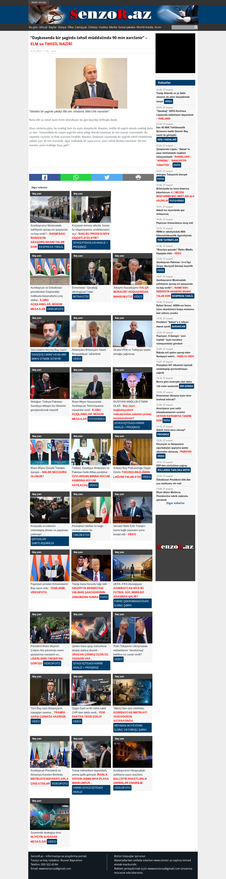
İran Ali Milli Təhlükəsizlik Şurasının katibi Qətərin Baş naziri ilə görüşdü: (172, 133)
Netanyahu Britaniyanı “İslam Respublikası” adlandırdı (89, 354)
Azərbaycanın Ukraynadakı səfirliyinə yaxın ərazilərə (130, 779)
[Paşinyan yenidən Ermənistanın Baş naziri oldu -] (50, 568)
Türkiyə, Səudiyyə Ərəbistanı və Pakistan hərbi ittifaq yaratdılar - (91, 477)
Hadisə (103, 27)
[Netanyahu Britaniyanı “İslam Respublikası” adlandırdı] (91, 334)
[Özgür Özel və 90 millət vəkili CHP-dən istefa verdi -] (91, 692)
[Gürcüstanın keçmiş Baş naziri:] (50, 334)
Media (113, 27)
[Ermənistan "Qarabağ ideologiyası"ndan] (91, 271)
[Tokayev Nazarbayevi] (132, 271)
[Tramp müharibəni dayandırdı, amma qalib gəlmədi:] (91, 754)
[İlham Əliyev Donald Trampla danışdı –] (50, 452)
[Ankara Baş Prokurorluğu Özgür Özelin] (132, 452)
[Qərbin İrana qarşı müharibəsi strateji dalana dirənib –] (91, 630)
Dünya (62, 27)
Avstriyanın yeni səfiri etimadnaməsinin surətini (173, 414)
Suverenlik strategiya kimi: (46, 837)
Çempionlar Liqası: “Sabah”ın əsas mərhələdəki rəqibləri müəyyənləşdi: (173, 157)
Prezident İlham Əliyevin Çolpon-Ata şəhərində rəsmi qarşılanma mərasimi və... (47, 655)
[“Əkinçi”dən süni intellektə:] (132, 692)
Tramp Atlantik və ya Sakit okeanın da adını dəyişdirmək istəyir (173, 97)
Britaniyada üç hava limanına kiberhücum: (175, 194)
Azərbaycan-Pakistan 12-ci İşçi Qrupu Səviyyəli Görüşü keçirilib (174, 266)
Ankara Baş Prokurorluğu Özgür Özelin (132, 472)
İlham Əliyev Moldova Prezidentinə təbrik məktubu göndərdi (172, 495)
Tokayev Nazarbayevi (131, 292)
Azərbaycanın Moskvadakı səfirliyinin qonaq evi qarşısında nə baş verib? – (174, 288)
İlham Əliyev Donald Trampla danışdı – (49, 472)
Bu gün (33, 27)
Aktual (43, 27)
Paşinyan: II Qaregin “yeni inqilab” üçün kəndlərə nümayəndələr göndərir (171, 339)
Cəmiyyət (81, 27)
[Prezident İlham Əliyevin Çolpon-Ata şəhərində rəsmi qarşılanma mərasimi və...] (50, 630)
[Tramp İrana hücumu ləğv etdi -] (91, 568)
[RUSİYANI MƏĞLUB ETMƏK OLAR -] (132, 385)
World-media (144, 27)
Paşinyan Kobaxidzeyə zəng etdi (174, 222)
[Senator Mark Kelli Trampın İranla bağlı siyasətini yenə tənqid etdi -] (132, 510)
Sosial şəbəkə (126, 27)
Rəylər (53, 27)
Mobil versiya (38, 2)
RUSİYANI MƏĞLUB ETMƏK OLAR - (132, 414)
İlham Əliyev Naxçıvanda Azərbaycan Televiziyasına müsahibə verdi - (88, 410)
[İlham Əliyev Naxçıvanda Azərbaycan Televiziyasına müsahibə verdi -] (91, 385)
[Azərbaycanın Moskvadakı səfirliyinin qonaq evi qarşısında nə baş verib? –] (50, 209)
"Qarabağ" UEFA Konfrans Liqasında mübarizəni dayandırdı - (174, 114)
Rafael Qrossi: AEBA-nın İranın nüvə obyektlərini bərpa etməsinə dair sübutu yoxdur (175, 309)
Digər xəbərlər (175, 503)
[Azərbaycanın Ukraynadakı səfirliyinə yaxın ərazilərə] (132, 754)
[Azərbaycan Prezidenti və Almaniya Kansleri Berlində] (50, 754)
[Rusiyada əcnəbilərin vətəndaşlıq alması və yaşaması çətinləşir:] (50, 510)
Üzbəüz (93, 27)
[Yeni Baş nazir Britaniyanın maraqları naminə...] (50, 692)
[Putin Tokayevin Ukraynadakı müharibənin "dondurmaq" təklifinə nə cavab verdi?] (132, 630)
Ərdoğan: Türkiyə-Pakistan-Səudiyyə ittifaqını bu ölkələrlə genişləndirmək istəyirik (48, 405)
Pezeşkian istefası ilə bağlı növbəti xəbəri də (87, 530)
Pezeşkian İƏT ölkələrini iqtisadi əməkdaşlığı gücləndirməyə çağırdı (174, 368)
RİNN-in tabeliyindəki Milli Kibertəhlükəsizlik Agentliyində (174, 236)
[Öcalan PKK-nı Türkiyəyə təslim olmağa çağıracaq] (132, 334)
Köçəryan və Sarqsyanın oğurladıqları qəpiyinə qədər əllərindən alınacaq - (173, 450)
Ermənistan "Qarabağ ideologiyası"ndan (84, 292)
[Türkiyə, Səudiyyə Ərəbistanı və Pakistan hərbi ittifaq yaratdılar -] (91, 452)
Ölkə (70, 27)
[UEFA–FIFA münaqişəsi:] (132, 568)
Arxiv (158, 27)
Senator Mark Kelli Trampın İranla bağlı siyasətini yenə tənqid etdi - (129, 530)
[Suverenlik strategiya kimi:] (50, 816)
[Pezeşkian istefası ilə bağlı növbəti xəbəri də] (91, 510)
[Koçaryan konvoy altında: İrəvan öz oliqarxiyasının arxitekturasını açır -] (91, 209)
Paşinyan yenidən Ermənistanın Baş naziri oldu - (49, 588)
